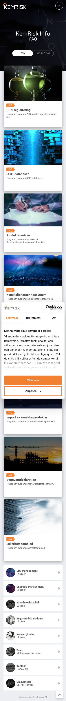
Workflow (43, 53)
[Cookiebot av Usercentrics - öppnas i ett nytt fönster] (46, 307)
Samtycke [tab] (12, 317)
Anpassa (30, 391)
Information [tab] (33, 317)
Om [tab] (54, 317)
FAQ (23, 53)
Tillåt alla (33, 380)
